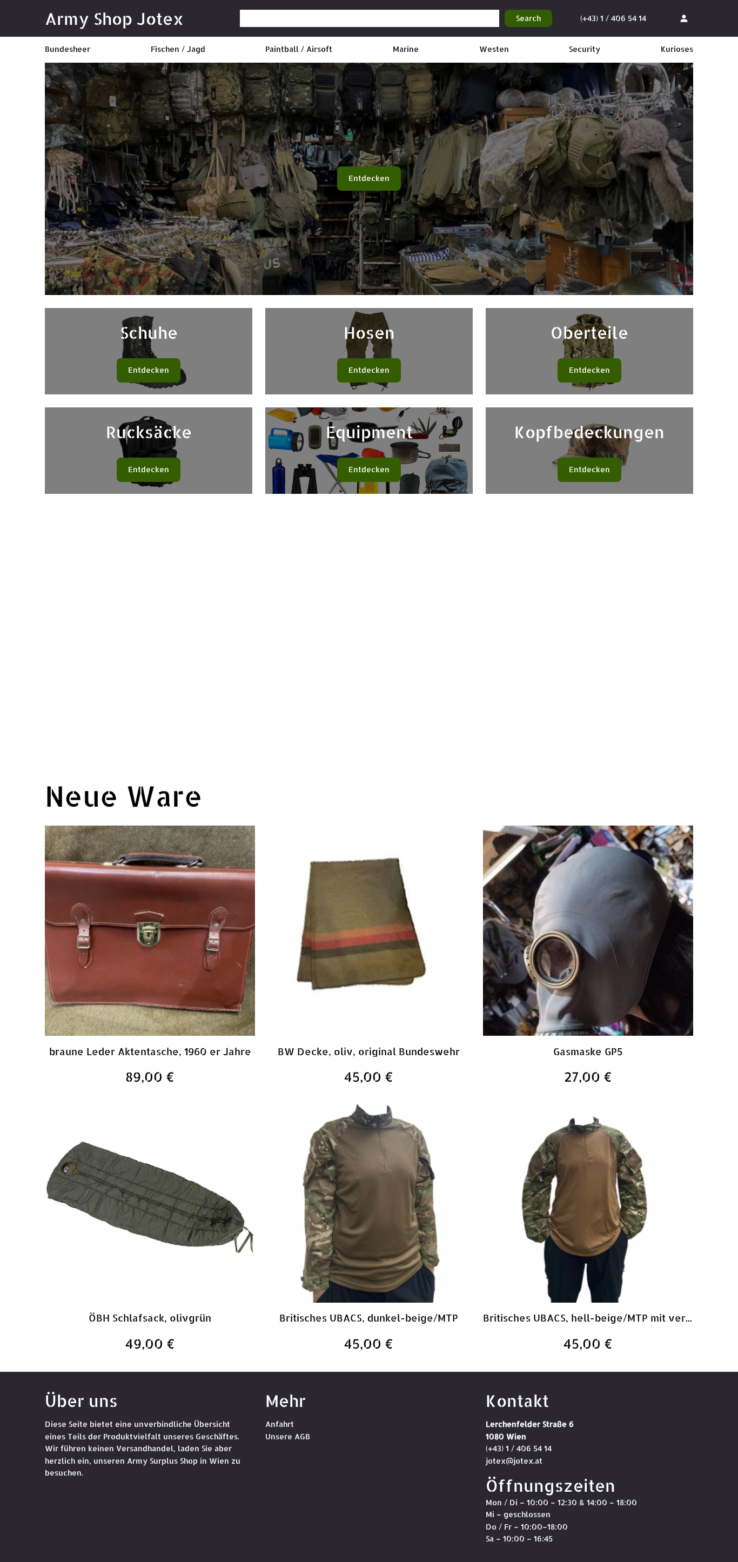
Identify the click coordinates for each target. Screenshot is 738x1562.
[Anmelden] (683, 18)
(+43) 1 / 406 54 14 (613, 18)
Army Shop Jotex (114, 18)
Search (528, 18)
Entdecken (369, 178)
